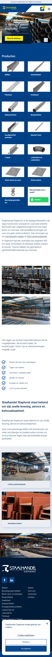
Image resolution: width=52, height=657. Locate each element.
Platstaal (5, 616)
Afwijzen (26, 642)
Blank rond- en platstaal (12, 594)
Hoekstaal (6, 600)
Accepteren (26, 649)
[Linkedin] (11, 580)
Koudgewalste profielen (12, 607)
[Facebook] (4, 580)
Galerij (30, 588)
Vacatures (32, 594)
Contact (37, 200)
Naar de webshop (14, 38)
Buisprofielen (7, 597)
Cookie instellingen (26, 635)
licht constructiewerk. (37, 236)
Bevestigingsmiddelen (11, 591)
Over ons (31, 591)
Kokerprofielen (8, 603)
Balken (5, 588)
